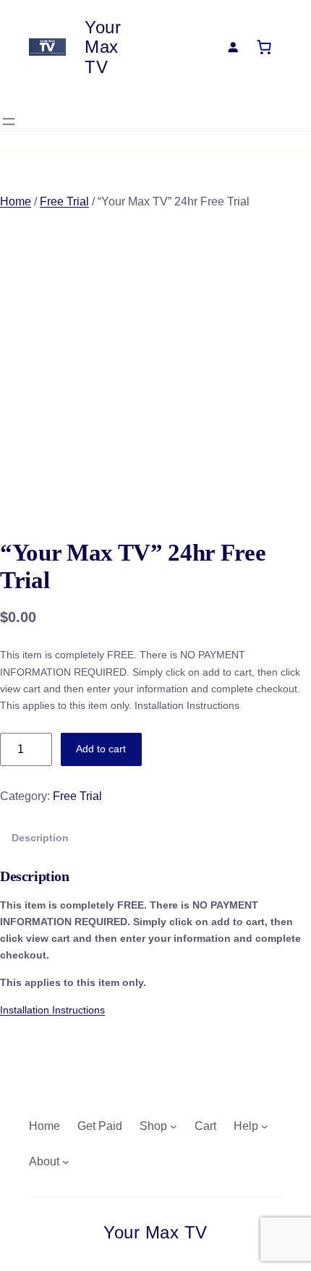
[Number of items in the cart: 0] (264, 47)
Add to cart (101, 748)
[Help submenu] (264, 1126)
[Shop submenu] (173, 1126)
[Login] (233, 47)
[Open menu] (8, 121)
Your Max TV (103, 47)
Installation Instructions (52, 1010)
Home (15, 201)
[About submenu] (65, 1161)
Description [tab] (40, 837)
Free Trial (64, 201)
